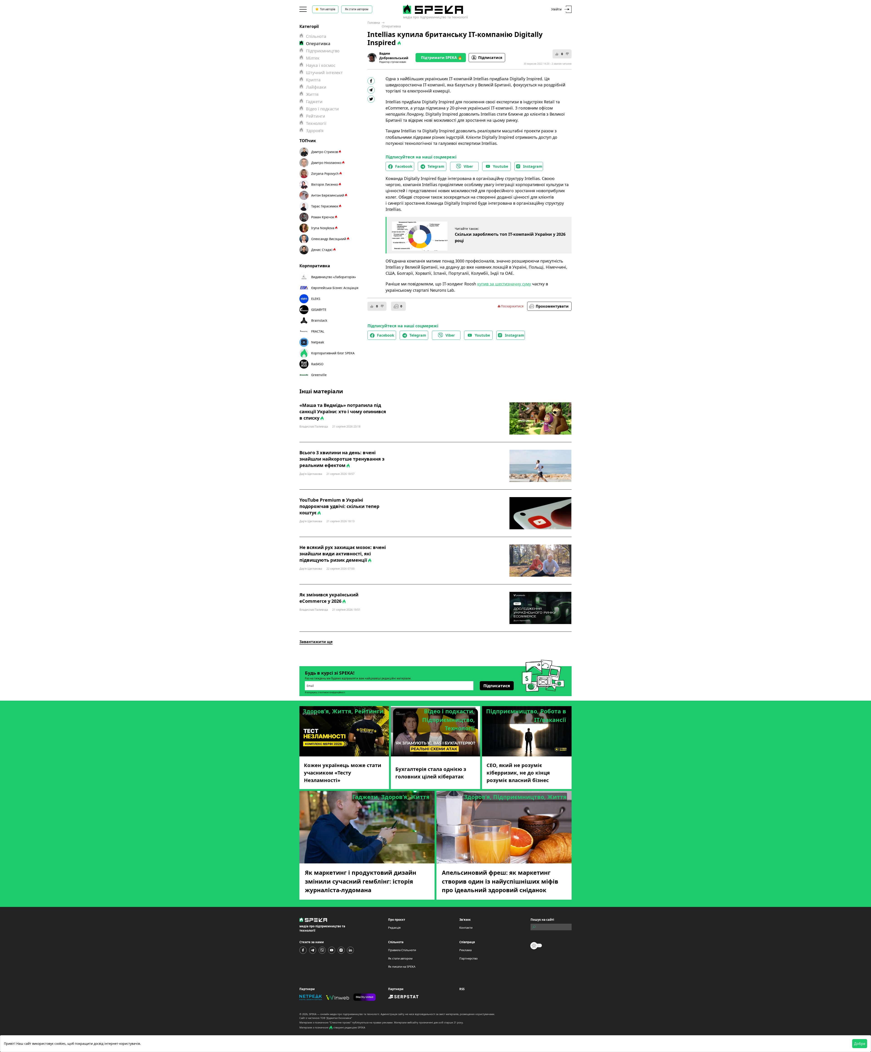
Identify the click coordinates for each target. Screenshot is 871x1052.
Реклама (465, 950)
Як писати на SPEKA (401, 967)
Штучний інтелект (324, 72)
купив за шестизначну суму (504, 284)
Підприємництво (323, 50)
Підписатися (490, 57)
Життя (312, 94)
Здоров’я (314, 130)
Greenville (319, 375)
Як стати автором (356, 9)
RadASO (317, 364)
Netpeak (317, 342)
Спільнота (316, 36)
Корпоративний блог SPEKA (333, 353)
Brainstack (319, 320)
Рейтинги (315, 116)
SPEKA (312, 1014)
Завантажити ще (316, 641)
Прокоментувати (552, 306)
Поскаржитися (512, 306)
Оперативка (391, 26)
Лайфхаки (316, 87)
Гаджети (314, 101)
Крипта (313, 80)
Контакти (465, 928)
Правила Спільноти (402, 950)
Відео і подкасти (322, 109)
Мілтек (313, 58)
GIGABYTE (318, 309)
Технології (316, 123)
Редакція (394, 928)
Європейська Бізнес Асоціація (334, 288)
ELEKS (315, 298)
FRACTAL (317, 331)
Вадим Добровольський (393, 55)
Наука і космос (320, 65)
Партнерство (468, 958)
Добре (859, 1043)
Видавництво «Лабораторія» (333, 277)
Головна (373, 22)
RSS (462, 989)
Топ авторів (327, 9)
